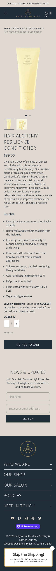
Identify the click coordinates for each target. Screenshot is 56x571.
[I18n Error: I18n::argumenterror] (9, 124)
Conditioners (34, 28)
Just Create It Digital (40, 543)
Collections (19, 28)
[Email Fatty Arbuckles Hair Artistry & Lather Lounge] (14, 518)
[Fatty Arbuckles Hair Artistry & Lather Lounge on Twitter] (41, 518)
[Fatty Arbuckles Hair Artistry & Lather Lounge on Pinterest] (34, 518)
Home (7, 28)
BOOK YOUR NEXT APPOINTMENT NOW (28, 3)
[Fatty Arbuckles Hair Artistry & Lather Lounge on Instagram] (28, 518)
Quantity (9, 317)
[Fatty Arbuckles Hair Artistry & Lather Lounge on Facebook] (21, 518)
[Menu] (5, 13)
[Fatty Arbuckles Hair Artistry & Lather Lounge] (28, 13)
